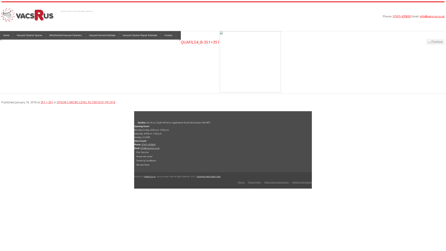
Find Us (241, 182)
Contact (168, 35)
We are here (142, 164)
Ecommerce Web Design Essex (209, 176)
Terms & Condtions (146, 160)
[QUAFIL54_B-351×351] (250, 91)
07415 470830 (402, 16)
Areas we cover (144, 156)
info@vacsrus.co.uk (432, 16)
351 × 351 (47, 102)
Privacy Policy (254, 182)
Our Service (142, 152)
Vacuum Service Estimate (102, 35)
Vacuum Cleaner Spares (29, 35)
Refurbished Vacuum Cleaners (65, 35)
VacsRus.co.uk (150, 176)
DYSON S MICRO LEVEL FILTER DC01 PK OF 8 (86, 102)
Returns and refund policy (276, 182)
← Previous (435, 41)
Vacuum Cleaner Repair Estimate (140, 35)
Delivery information (302, 182)
